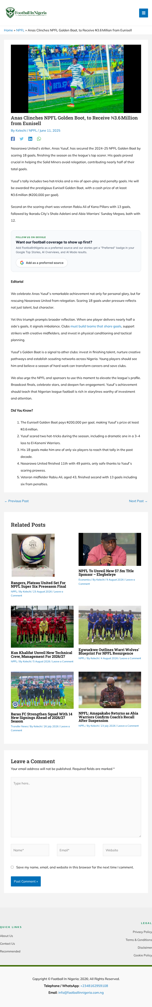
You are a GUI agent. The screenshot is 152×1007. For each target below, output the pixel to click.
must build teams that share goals (95, 326)
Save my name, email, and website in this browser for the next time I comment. (75, 867)
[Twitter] (22, 138)
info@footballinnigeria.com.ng (81, 992)
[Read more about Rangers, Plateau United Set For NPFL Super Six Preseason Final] (33, 555)
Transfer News (19, 726)
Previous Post (16, 501)
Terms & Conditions (139, 940)
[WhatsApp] (39, 138)
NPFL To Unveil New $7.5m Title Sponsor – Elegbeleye (106, 572)
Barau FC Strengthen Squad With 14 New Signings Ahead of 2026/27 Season (41, 717)
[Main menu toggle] (143, 13)
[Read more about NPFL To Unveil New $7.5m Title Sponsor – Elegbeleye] (110, 549)
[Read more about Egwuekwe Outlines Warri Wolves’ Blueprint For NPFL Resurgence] (110, 625)
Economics (85, 579)
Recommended (10, 951)
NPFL (33, 130)
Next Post (138, 501)
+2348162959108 (94, 986)
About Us (6, 936)
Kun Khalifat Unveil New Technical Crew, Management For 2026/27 (41, 654)
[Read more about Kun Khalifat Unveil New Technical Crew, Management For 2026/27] (42, 626)
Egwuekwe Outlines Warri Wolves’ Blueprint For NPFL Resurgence (109, 651)
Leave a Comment (62, 661)
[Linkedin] (30, 138)
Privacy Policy (142, 932)
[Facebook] (13, 138)
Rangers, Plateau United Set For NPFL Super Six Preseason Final (38, 584)
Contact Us (7, 943)
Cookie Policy (143, 955)
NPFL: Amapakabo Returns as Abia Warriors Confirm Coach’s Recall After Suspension (108, 717)
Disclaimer (145, 947)
